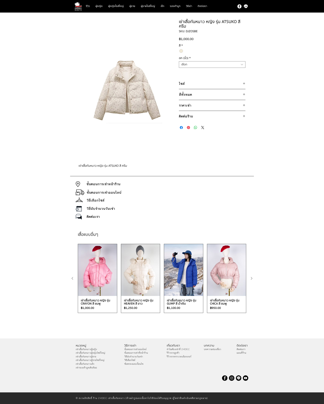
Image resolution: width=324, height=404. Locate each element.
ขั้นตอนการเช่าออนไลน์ (135, 349)
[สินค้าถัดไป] (251, 278)
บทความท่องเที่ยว (212, 349)
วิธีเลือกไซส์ (129, 360)
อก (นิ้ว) (185, 58)
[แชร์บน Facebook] (181, 127)
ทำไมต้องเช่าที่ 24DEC (178, 349)
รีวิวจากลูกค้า (173, 353)
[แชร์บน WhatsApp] (195, 127)
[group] (162, 278)
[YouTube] (245, 378)
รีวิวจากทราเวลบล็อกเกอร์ (179, 356)
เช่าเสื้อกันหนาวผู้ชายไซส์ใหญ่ (90, 360)
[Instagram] (231, 378)
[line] (246, 6)
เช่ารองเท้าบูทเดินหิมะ (86, 368)
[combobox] (212, 64)
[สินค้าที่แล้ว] (72, 278)
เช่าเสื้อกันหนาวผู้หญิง (86, 349)
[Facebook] (239, 6)
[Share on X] (202, 127)
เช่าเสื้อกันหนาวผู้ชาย (86, 356)
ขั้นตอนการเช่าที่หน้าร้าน (136, 353)
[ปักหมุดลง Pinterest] (188, 127)
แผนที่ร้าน (241, 353)
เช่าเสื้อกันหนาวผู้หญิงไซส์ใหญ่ (90, 353)
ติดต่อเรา (241, 349)
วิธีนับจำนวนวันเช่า (133, 356)
